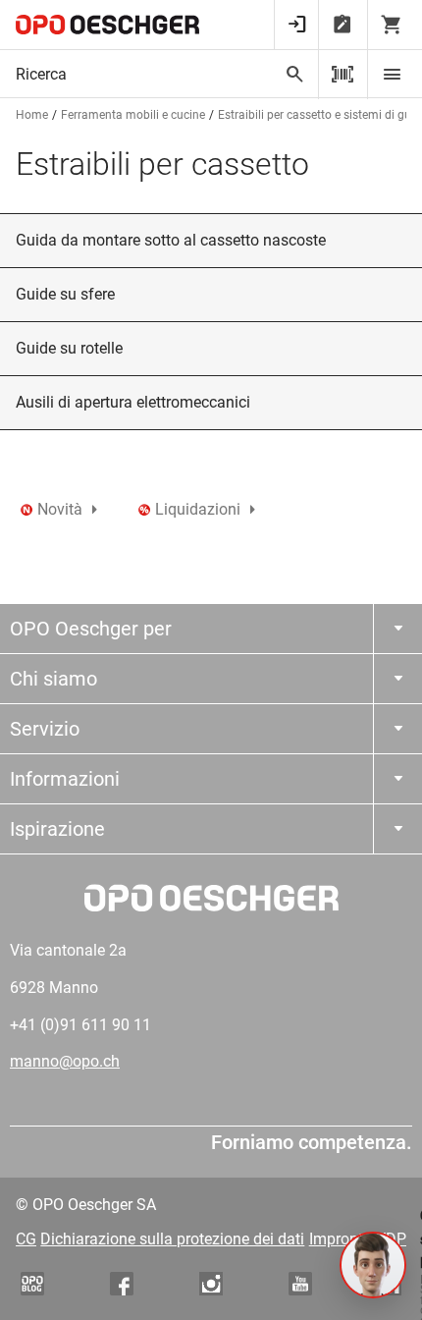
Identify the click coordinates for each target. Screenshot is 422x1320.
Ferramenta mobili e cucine (133, 115)
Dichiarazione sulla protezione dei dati (172, 1239)
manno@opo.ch (65, 1061)
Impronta (340, 1239)
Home (32, 115)
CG (26, 1239)
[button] (373, 1265)
